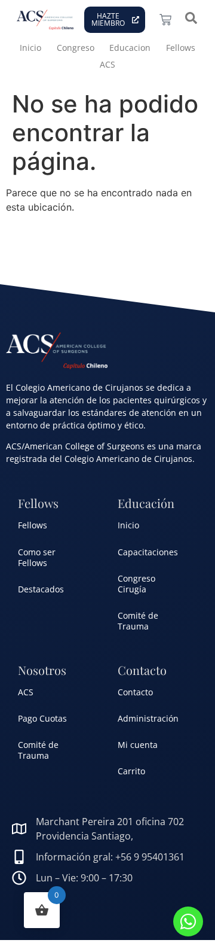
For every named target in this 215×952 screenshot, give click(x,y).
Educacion (129, 47)
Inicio (30, 47)
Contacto (135, 692)
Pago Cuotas (42, 718)
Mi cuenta (138, 744)
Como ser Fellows (37, 557)
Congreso (75, 47)
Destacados (41, 589)
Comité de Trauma (138, 621)
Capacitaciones (148, 552)
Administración (148, 718)
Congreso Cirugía (136, 584)
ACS (107, 64)
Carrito (131, 771)
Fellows (180, 47)
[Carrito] (165, 20)
